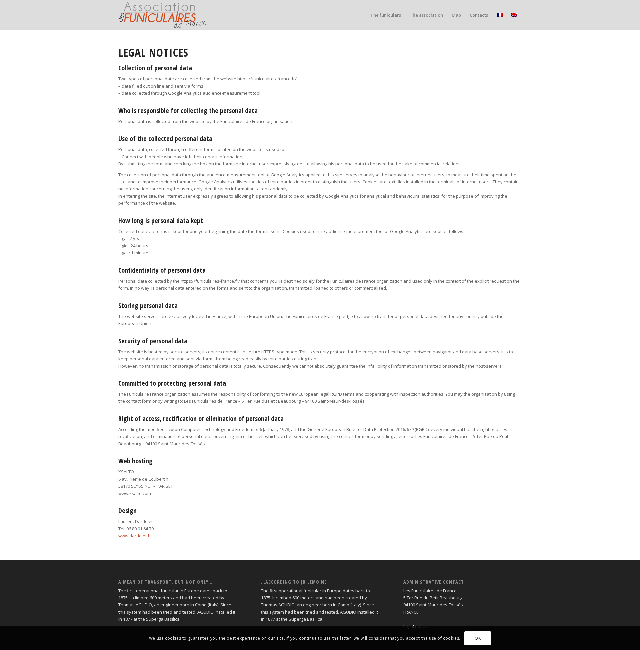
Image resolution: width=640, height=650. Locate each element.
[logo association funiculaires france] (162, 15)
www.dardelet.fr (134, 536)
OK (478, 638)
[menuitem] (385, 15)
